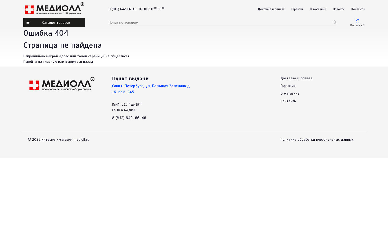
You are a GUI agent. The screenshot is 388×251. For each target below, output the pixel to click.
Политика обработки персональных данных (316, 139)
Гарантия (297, 9)
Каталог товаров (56, 22)
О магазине (318, 9)
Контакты (358, 9)
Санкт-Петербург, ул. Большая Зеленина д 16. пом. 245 (151, 88)
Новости (338, 9)
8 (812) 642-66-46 (129, 117)
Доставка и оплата (271, 9)
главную (50, 61)
